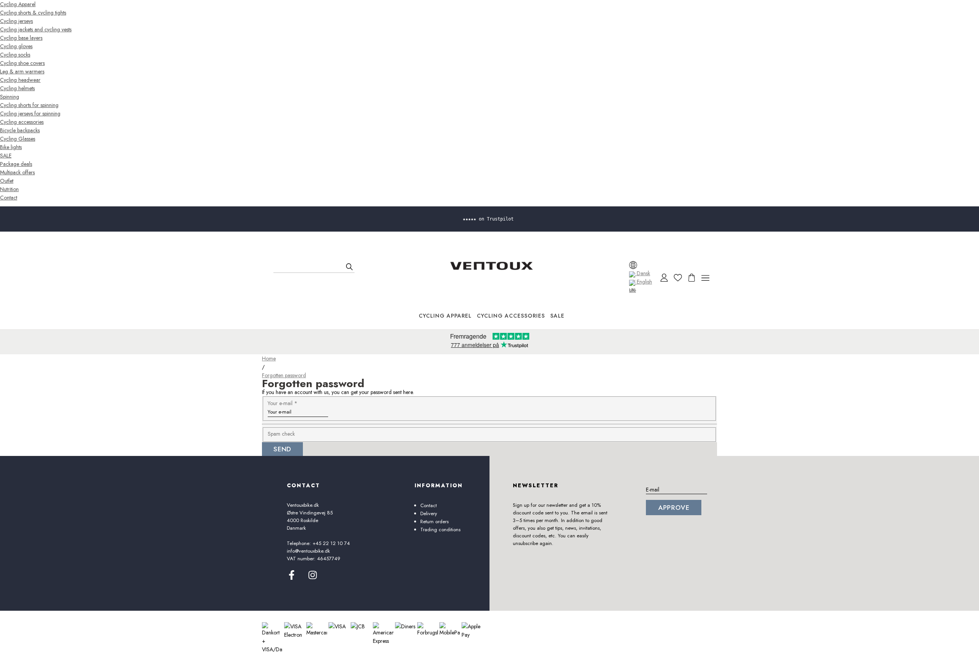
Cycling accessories (22, 122)
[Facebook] (291, 578)
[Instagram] (312, 578)
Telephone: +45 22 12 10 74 (318, 543)
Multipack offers (17, 172)
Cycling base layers (21, 38)
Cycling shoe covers (22, 63)
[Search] (349, 266)
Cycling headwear (20, 80)
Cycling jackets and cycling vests (36, 29)
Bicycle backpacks (20, 130)
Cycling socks (15, 54)
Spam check (281, 434)
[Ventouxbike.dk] (491, 266)
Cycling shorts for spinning (29, 105)
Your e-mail (283, 403)
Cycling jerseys (16, 21)
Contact (8, 197)
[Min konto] (664, 278)
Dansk (642, 273)
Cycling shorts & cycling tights (33, 12)
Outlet (6, 181)
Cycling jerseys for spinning (30, 113)
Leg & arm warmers (22, 71)
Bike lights (11, 147)
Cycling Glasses (17, 139)
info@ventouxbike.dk (308, 551)
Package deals (16, 164)
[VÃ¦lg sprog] (633, 265)
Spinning (9, 97)
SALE (5, 155)
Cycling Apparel (18, 4)
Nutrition (9, 189)
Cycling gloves (16, 46)
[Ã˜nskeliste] (678, 278)
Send (282, 449)
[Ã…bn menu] (705, 278)
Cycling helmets (17, 88)
